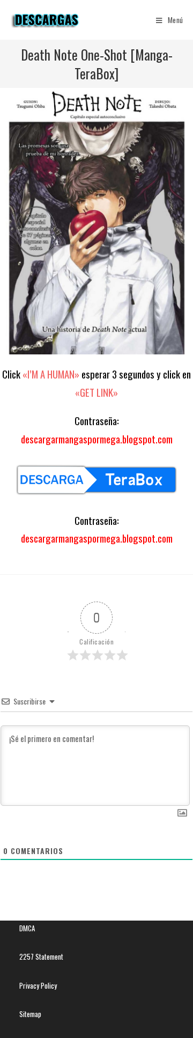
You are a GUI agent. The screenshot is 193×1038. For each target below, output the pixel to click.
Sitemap (30, 1014)
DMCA (27, 928)
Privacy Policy (38, 985)
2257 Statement (41, 956)
